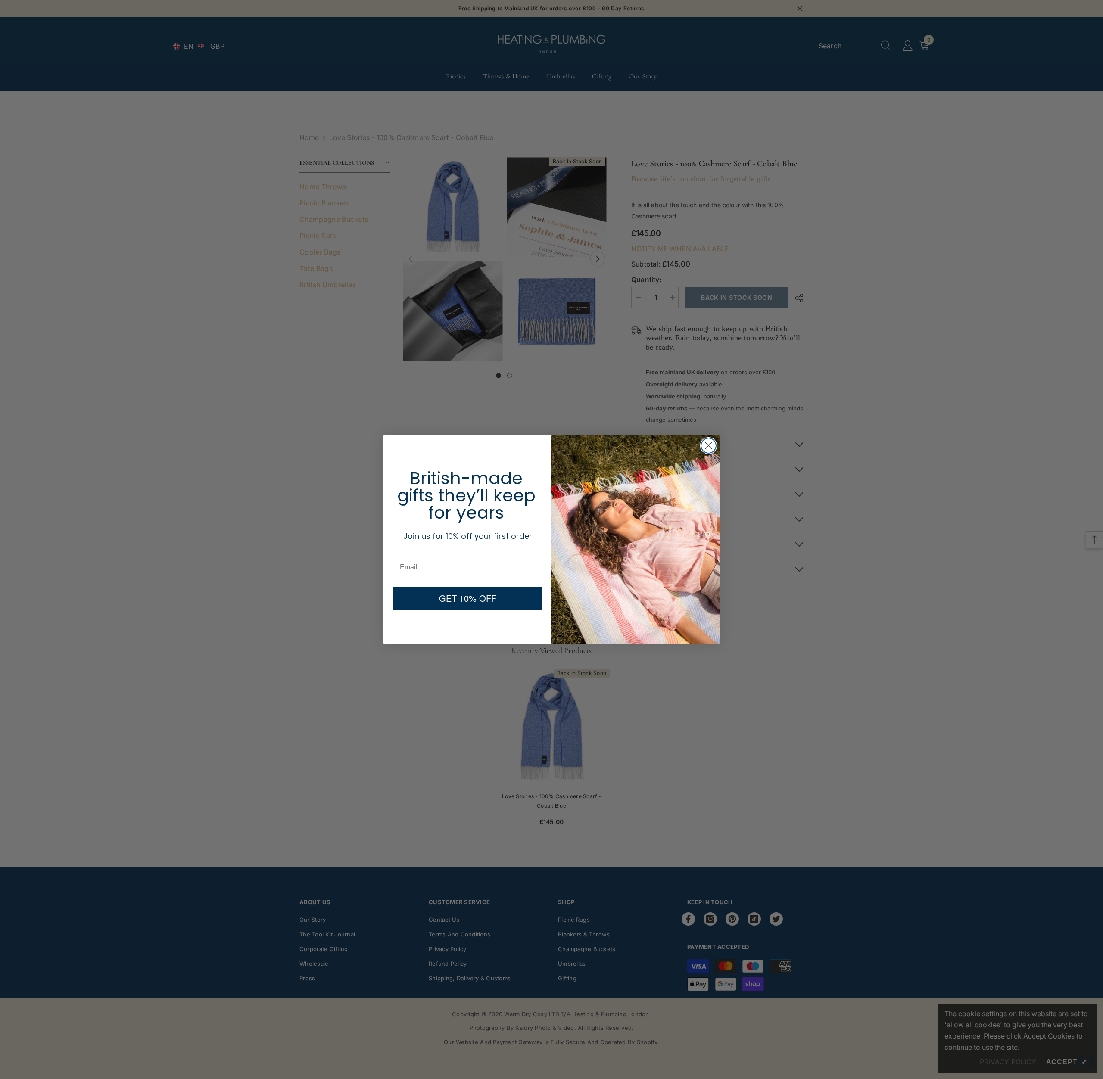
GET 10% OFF (467, 598)
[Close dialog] (708, 445)
